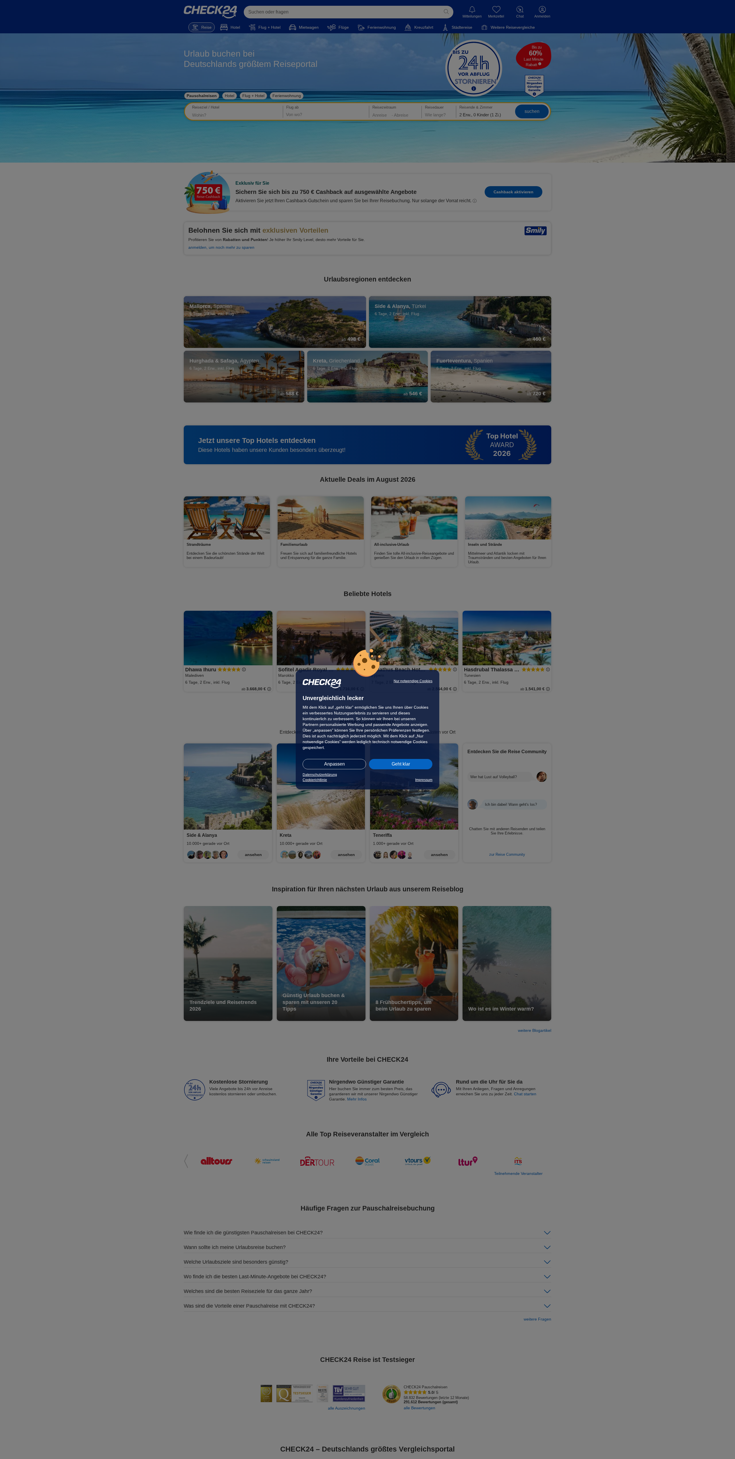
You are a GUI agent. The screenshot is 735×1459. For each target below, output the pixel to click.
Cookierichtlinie (315, 780)
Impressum (423, 780)
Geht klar (401, 764)
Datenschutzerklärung (320, 775)
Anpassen (334, 764)
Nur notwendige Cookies (413, 681)
